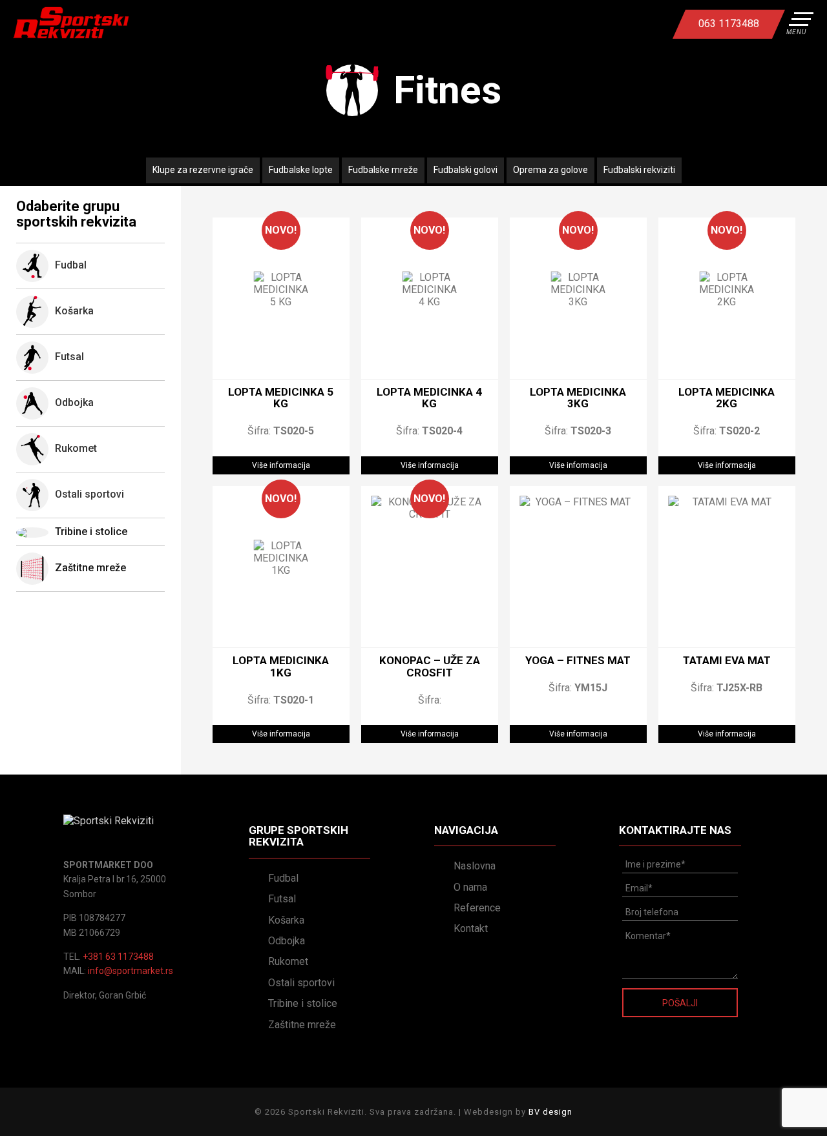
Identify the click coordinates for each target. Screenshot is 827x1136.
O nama (470, 887)
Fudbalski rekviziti (639, 170)
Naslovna (475, 866)
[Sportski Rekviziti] (71, 22)
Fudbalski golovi (465, 170)
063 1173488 (728, 23)
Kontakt (471, 928)
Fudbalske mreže (383, 170)
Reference (477, 908)
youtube (626, 24)
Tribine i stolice (91, 531)
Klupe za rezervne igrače (202, 170)
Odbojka (286, 941)
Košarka (286, 920)
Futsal (282, 899)
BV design (550, 1112)
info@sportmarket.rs (130, 971)
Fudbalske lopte (301, 170)
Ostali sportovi (301, 983)
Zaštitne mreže (90, 568)
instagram (649, 24)
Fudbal (283, 878)
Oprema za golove (550, 170)
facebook (603, 24)
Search (579, 24)
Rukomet (288, 961)
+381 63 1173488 (118, 956)
